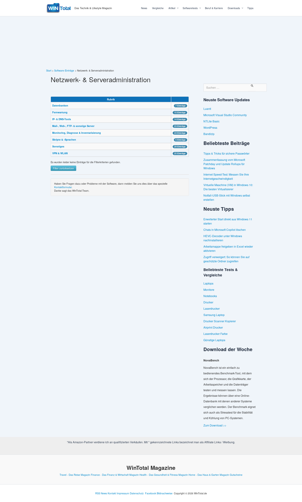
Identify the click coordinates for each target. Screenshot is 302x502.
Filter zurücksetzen (63, 168)
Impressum (123, 493)
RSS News (101, 493)
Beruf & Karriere (214, 8)
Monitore (208, 290)
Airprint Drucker (213, 327)
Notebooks (210, 296)
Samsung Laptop (214, 315)
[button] (176, 8)
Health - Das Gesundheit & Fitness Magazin (163, 474)
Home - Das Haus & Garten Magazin (209, 474)
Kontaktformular (63, 187)
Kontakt (112, 493)
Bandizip (208, 134)
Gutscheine (236, 474)
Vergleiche (158, 8)
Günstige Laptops (214, 340)
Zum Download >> (214, 425)
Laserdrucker (211, 309)
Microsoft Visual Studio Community (225, 115)
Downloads (234, 8)
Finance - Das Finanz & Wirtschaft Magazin (115, 474)
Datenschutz (137, 493)
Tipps (250, 8)
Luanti (207, 109)
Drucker (208, 302)
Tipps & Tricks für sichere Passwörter (226, 153)
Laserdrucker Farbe (215, 334)
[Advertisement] (151, 42)
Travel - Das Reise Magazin (75, 474)
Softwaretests (190, 8)
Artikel (171, 8)
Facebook (150, 493)
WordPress (210, 128)
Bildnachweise (164, 493)
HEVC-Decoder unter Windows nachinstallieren (222, 238)
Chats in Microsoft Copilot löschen (224, 230)
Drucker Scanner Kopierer (219, 321)
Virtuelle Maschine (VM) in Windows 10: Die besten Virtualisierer (228, 187)
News (144, 8)
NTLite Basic (211, 121)
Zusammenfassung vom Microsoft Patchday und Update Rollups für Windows (224, 164)
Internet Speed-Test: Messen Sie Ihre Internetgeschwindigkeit (226, 176)
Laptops (208, 283)
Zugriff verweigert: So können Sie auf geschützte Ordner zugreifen (226, 259)
